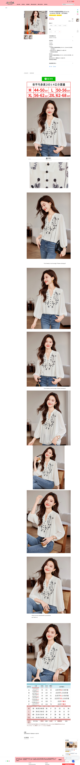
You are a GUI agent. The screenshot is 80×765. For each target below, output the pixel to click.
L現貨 (55, 25)
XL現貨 (59, 25)
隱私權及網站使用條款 (32, 764)
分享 (51, 66)
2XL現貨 (64, 25)
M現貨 (51, 25)
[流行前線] (10, 3)
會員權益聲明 (47, 764)
